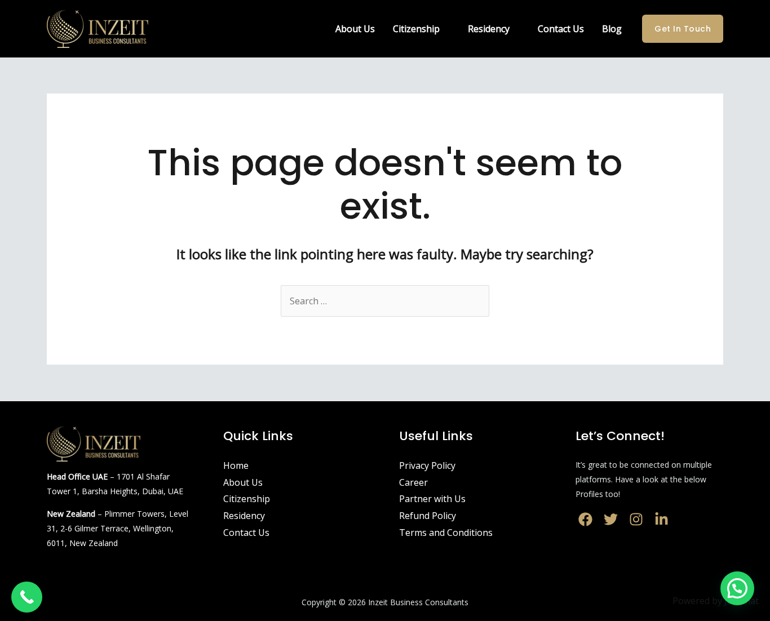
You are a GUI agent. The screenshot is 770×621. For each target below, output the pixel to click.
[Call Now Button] (26, 597)
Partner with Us (432, 499)
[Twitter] (611, 519)
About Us (355, 29)
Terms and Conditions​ (446, 532)
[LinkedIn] (661, 519)
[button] (737, 588)
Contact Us (561, 29)
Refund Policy (427, 515)
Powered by (715, 601)
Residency (489, 29)
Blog (612, 29)
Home (236, 465)
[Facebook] (585, 519)
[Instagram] (636, 519)
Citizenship (416, 29)
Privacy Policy (427, 465)
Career (413, 482)
